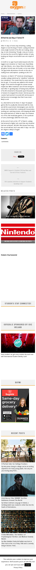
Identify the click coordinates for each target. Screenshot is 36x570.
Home (2, 14)
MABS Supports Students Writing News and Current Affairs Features (17, 171)
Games (16, 41)
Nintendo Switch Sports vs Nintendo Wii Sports (18, 241)
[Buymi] (15, 422)
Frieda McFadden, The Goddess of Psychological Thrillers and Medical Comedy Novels (17, 536)
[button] (18, 25)
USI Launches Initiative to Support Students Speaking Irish (18, 182)
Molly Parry (6, 41)
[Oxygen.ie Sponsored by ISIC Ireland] (18, 352)
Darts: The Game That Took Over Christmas (18, 216)
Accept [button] (28, 565)
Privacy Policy (18, 567)
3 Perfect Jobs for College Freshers (15, 464)
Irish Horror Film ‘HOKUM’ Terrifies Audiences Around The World (14, 499)
